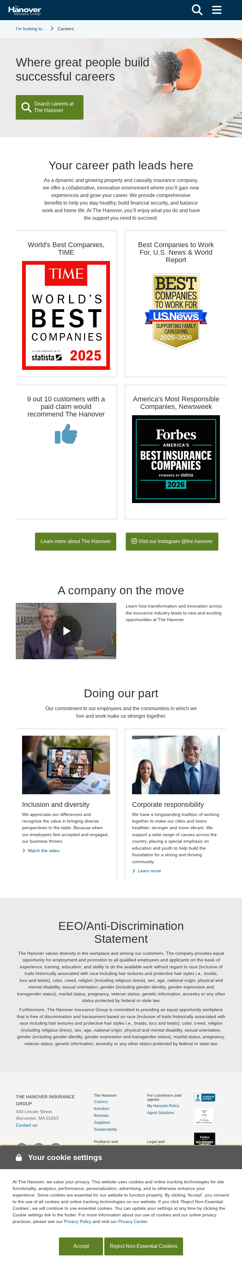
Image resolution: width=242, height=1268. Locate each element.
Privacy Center (132, 1221)
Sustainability (105, 1129)
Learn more (149, 870)
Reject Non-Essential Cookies (143, 1246)
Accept (81, 1246)
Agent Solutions (160, 1113)
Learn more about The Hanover (76, 541)
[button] (197, 10)
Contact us (26, 1125)
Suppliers (102, 1122)
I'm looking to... (31, 28)
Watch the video (44, 850)
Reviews (101, 1115)
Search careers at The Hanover (53, 107)
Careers (101, 1102)
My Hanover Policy (163, 1106)
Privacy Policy (77, 1221)
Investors (101, 1109)
